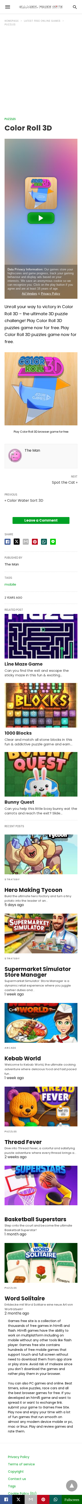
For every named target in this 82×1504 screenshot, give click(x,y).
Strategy (12, 879)
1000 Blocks (18, 733)
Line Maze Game (24, 664)
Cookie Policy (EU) (22, 1493)
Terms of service (21, 1464)
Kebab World (23, 1058)
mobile (10, 584)
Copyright (16, 1471)
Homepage (12, 21)
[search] (74, 7)
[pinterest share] (35, 542)
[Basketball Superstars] (41, 1185)
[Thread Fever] (41, 1106)
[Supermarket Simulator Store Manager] (41, 933)
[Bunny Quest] (41, 774)
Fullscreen (71, 1499)
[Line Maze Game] (41, 636)
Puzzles (10, 24)
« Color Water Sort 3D (24, 500)
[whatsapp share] (44, 542)
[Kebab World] (41, 1023)
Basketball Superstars (35, 1219)
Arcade (10, 1048)
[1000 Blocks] (41, 705)
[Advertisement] (41, 73)
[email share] (26, 542)
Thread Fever (23, 1142)
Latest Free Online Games (42, 21)
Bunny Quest (19, 802)
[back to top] (71, 1485)
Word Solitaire (25, 1298)
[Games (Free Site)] (40, 6)
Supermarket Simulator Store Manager (38, 972)
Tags (12, 1486)
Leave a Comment (41, 520)
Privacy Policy (18, 1457)
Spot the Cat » (64, 482)
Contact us (17, 1479)
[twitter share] (17, 542)
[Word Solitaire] (41, 1263)
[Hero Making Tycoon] (41, 854)
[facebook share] (7, 542)
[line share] (53, 542)
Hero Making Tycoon (33, 890)
